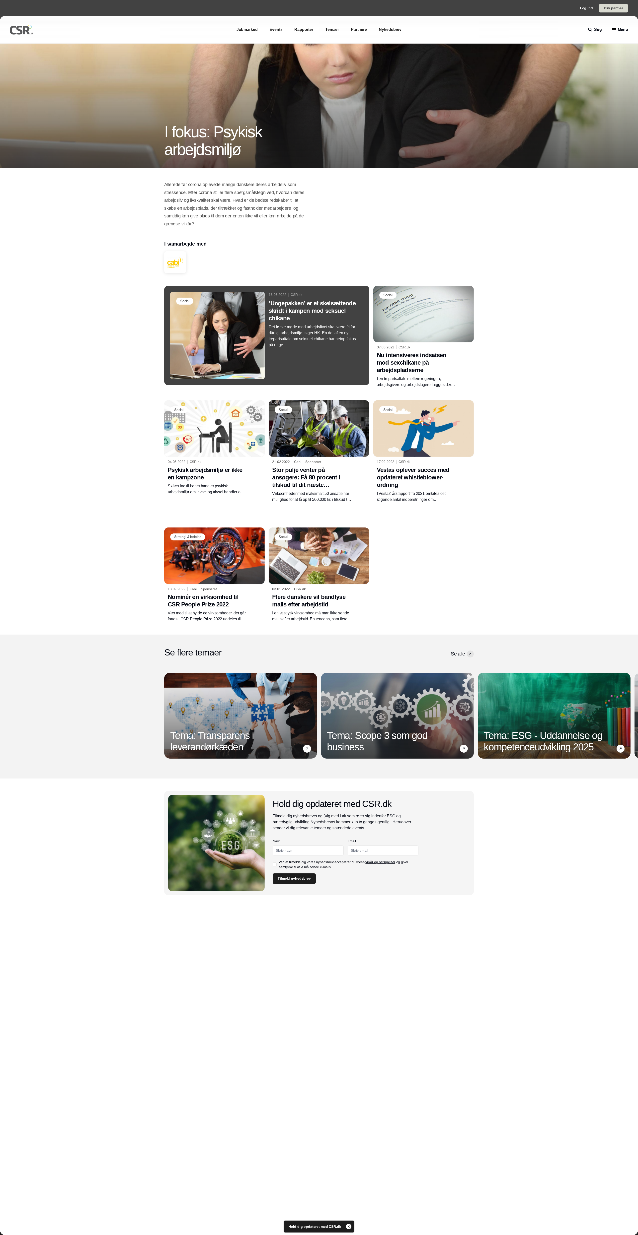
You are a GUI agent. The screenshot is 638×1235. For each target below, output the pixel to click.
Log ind (586, 8)
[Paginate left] (168, 716)
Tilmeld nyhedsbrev (294, 878)
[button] (470, 653)
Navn (277, 841)
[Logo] (21, 30)
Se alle (458, 653)
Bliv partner (613, 8)
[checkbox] (275, 864)
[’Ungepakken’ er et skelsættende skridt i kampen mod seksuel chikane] (266, 335)
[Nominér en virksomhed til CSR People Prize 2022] (214, 574)
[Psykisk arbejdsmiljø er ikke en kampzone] (214, 447)
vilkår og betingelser (380, 862)
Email (352, 841)
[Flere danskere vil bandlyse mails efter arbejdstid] (319, 574)
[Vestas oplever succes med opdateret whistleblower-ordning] (423, 451)
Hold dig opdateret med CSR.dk (315, 1227)
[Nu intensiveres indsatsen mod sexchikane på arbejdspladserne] (423, 337)
